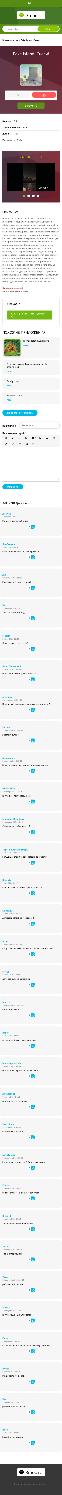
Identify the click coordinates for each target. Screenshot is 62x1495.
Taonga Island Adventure (36, 340)
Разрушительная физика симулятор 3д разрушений (27, 365)
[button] (24, 196)
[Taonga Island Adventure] (12, 347)
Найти (48, 28)
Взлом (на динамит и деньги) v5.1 (28, 315)
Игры (16, 133)
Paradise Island (14, 395)
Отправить (12, 486)
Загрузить (31, 105)
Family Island (13, 381)
